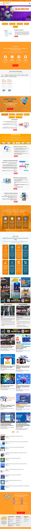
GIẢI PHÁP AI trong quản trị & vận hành (20, 146)
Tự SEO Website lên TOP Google (21, 325)
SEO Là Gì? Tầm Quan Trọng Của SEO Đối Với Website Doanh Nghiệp (8, 367)
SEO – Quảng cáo (12, 23)
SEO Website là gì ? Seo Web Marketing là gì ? (25, 284)
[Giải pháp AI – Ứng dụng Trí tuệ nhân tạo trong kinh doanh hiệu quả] (3, 471)
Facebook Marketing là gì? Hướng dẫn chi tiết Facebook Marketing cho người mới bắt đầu (23, 425)
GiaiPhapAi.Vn (4, 139)
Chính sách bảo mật (18, 518)
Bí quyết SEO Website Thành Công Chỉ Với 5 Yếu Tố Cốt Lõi (23, 323)
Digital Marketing (19, 23)
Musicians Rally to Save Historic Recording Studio (8, 317)
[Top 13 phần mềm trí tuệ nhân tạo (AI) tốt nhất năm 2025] (3, 460)
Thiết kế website (5, 23)
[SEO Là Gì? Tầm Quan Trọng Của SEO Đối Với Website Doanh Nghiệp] (3, 449)
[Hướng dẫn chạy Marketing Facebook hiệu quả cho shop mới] (3, 482)
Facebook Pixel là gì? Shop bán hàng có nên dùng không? (23, 406)
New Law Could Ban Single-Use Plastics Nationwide (8, 321)
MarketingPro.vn (7, 2)
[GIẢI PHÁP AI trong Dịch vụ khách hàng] (24, 197)
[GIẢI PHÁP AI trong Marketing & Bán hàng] (24, 166)
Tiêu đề (9, 91)
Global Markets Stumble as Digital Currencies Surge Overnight (8, 325)
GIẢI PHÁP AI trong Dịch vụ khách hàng (11, 193)
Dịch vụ (17, 384)
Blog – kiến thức (8, 304)
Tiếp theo (18, 432)
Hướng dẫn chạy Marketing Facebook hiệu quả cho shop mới (7, 425)
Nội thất (2, 76)
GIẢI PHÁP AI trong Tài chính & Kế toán (20, 177)
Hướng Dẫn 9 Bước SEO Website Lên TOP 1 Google (23, 321)
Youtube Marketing (4, 114)
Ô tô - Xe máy (6, 76)
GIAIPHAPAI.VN (15, 135)
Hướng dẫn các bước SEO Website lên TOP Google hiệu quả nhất (5, 294)
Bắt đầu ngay (15, 65)
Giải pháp (23, 291)
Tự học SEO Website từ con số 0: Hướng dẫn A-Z (25, 294)
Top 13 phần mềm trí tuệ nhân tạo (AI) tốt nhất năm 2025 (7, 386)
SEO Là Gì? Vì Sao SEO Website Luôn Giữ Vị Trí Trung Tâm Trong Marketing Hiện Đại (15, 293)
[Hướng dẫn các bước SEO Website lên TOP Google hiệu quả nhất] (3, 438)
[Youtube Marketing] (24, 125)
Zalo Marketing (27, 114)
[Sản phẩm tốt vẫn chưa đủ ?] (7, 33)
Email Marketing (12, 117)
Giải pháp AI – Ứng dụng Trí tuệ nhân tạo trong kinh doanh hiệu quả (8, 406)
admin (1, 348)
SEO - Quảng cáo (3, 291)
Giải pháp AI (10, 0)
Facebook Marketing (19, 114)
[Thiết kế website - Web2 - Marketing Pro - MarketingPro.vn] (4, 83)
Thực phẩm (14, 76)
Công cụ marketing (6, 0)
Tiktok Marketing (12, 114)
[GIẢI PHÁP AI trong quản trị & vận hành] (7, 149)
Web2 (3, 91)
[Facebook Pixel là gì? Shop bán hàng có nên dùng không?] (3, 476)
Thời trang (10, 76)
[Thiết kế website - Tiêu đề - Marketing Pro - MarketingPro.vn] (9, 83)
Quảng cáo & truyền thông (24, 282)
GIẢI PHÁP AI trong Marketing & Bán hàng (10, 160)
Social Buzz (2, 0)
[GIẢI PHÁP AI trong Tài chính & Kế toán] (7, 180)
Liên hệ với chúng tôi (21, 512)
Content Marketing (18, 117)
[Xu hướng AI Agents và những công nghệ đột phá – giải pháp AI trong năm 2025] (3, 454)
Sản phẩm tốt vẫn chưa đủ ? (18, 30)
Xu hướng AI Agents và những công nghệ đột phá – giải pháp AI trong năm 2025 (23, 367)
